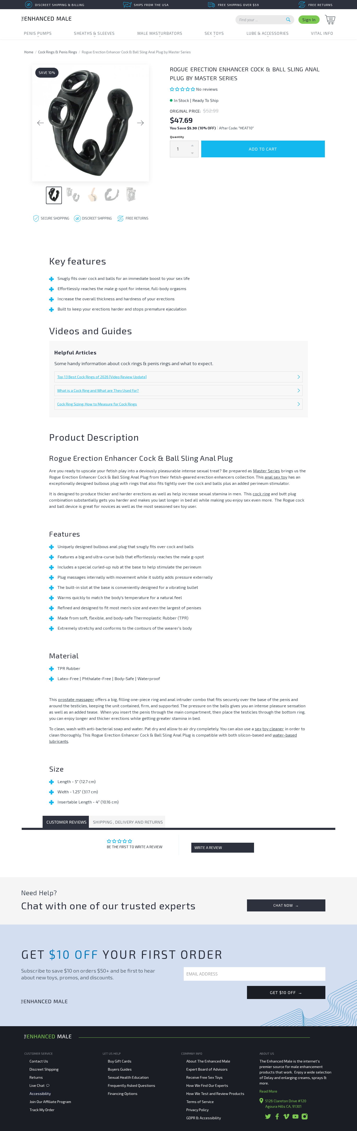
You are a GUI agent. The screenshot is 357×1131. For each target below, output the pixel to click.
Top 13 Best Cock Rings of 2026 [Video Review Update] (102, 377)
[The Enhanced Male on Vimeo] (286, 1118)
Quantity (177, 137)
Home (28, 52)
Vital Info (322, 33)
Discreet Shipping (44, 1069)
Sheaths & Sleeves (94, 33)
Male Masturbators (159, 33)
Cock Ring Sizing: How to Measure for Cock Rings (97, 404)
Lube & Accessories (267, 33)
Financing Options (122, 1093)
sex (258, 728)
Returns (36, 1077)
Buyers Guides (120, 1069)
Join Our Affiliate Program (50, 1101)
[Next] (140, 123)
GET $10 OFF (286, 992)
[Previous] (40, 123)
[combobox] (264, 19)
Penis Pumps (38, 33)
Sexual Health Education (128, 1077)
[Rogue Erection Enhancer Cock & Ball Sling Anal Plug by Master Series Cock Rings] (90, 123)
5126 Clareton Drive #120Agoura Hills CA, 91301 (285, 1104)
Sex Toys (214, 33)
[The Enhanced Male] (46, 19)
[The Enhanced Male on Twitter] (268, 1118)
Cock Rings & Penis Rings (57, 52)
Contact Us (39, 1061)
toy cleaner (273, 728)
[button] (183, 89)
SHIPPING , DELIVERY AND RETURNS (128, 821)
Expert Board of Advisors (207, 1069)
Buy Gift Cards (119, 1061)
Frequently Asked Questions (131, 1085)
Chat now (286, 905)
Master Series (266, 470)
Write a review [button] (208, 847)
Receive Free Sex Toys (204, 1077)
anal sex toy (276, 476)
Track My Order (42, 1109)
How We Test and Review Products (215, 1093)
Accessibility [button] (40, 1093)
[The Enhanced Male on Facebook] (277, 1118)
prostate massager (76, 699)
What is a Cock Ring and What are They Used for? (98, 390)
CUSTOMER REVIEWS (67, 821)
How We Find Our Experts (207, 1085)
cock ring (261, 493)
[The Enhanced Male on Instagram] (304, 1118)
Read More (268, 1091)
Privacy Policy (197, 1109)
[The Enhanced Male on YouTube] (295, 1118)
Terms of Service (200, 1101)
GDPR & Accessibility (203, 1118)
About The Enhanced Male (208, 1061)
